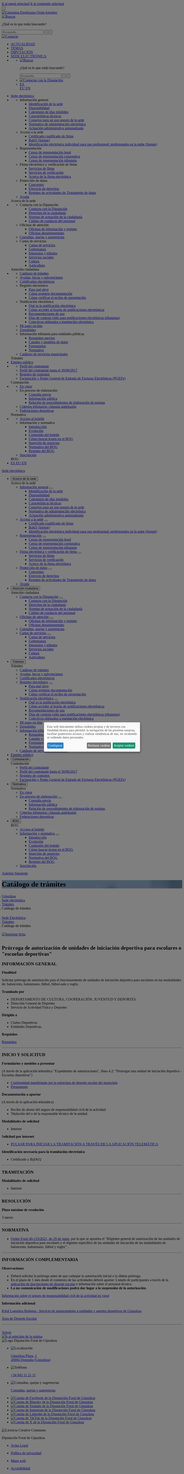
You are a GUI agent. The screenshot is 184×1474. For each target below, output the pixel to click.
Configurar (55, 745)
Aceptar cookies (124, 745)
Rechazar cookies (99, 745)
